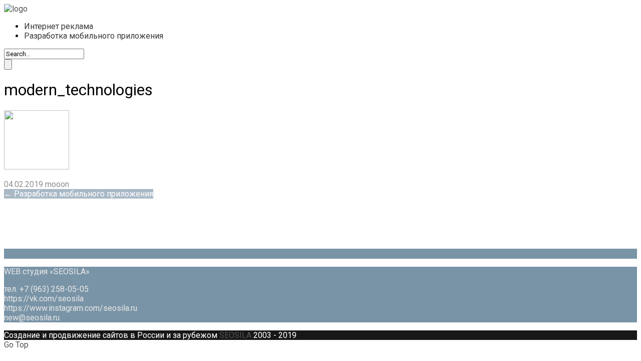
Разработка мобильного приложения (93, 36)
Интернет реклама (58, 26)
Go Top (16, 344)
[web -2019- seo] (16, 9)
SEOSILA (235, 335)
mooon (57, 184)
